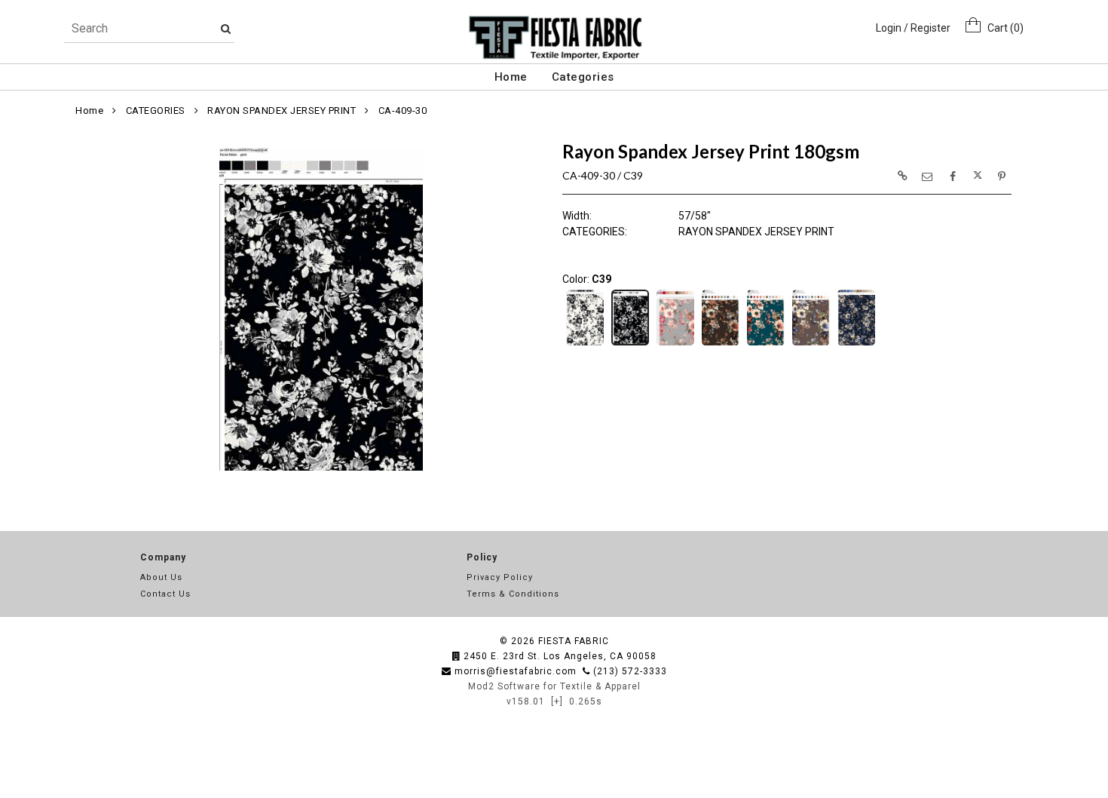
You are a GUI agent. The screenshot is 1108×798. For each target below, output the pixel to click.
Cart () (1002, 28)
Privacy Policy (500, 577)
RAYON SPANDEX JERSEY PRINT (281, 110)
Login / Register (913, 28)
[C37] (585, 344)
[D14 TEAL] (765, 344)
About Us (161, 577)
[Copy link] (902, 175)
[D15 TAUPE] (811, 344)
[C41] (675, 344)
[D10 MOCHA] (720, 344)
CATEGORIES (155, 110)
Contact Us (165, 594)
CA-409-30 (402, 110)
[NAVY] (856, 344)
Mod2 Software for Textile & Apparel (554, 686)
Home (511, 77)
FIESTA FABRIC (573, 641)
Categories (583, 77)
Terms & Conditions (513, 594)
